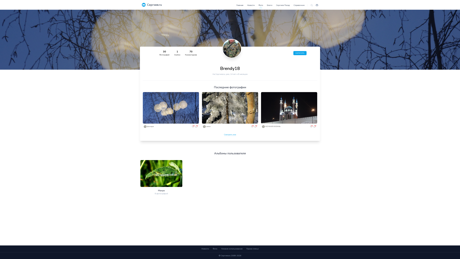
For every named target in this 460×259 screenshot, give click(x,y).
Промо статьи (252, 248)
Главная (239, 5)
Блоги (269, 5)
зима (208, 126)
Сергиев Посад (283, 5)
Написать (300, 53)
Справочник (299, 5)
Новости (251, 5)
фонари (150, 126)
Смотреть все (230, 134)
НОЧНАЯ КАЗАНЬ (272, 126)
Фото (261, 5)
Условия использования (231, 248)
